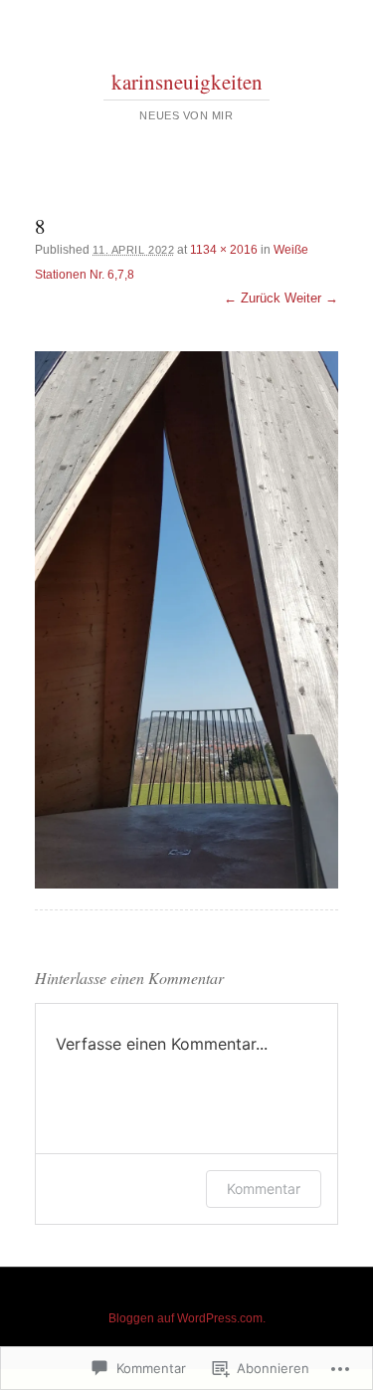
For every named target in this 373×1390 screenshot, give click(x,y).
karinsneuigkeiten (187, 82)
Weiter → (311, 298)
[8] (186, 620)
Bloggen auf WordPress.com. (187, 1318)
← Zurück (252, 298)
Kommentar (263, 1188)
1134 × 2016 (224, 250)
